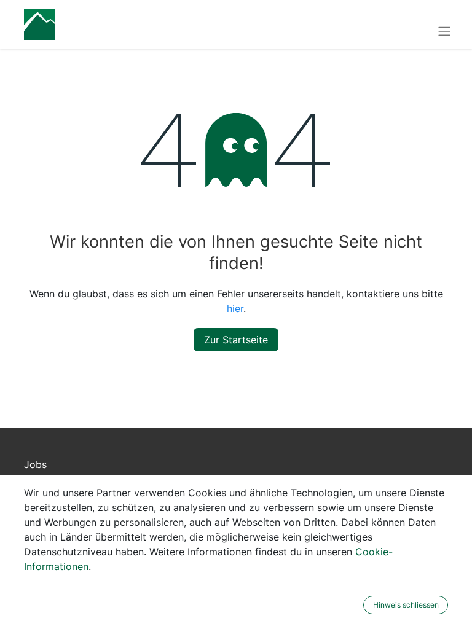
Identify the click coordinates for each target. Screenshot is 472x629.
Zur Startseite (236, 340)
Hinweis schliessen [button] (406, 604)
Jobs (35, 464)
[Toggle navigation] (444, 30)
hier (235, 308)
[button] (355, 605)
